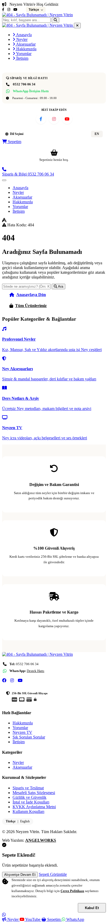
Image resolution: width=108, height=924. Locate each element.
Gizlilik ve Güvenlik (29, 797)
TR (83, 134)
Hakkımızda (25, 49)
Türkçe (10, 821)
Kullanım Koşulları (28, 811)
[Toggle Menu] (4, 180)
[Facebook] (3, 10)
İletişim (21, 58)
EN (97, 134)
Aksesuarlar (25, 44)
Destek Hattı (35, 671)
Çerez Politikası (72, 891)
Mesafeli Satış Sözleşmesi (34, 792)
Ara (60, 286)
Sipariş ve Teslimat (28, 788)
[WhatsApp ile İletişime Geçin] (4, 914)
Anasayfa (23, 34)
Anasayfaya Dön (31, 294)
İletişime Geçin (82, 305)
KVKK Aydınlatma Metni (34, 807)
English (25, 821)
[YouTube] (15, 10)
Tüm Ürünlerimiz (31, 305)
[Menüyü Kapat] (77, 25)
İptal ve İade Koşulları (31, 802)
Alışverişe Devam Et (20, 875)
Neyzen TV (22, 732)
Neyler (21, 39)
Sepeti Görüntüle (53, 874)
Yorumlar (23, 53)
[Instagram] (8, 10)
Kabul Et (92, 908)
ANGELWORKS (40, 840)
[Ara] (55, 20)
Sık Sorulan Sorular (29, 737)
